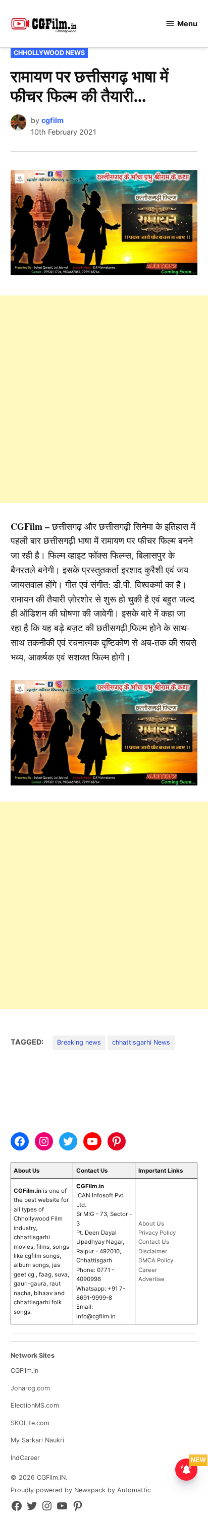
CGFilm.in (24, 1370)
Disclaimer (152, 1251)
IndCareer (25, 1458)
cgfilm (52, 120)
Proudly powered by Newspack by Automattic (81, 1490)
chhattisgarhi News (141, 1042)
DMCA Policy (155, 1260)
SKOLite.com (30, 1423)
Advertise (151, 1279)
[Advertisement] (104, 399)
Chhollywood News (49, 52)
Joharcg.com (30, 1388)
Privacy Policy (157, 1232)
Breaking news (79, 1042)
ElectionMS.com (35, 1405)
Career (147, 1269)
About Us (151, 1223)
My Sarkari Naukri (37, 1440)
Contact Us (153, 1241)
